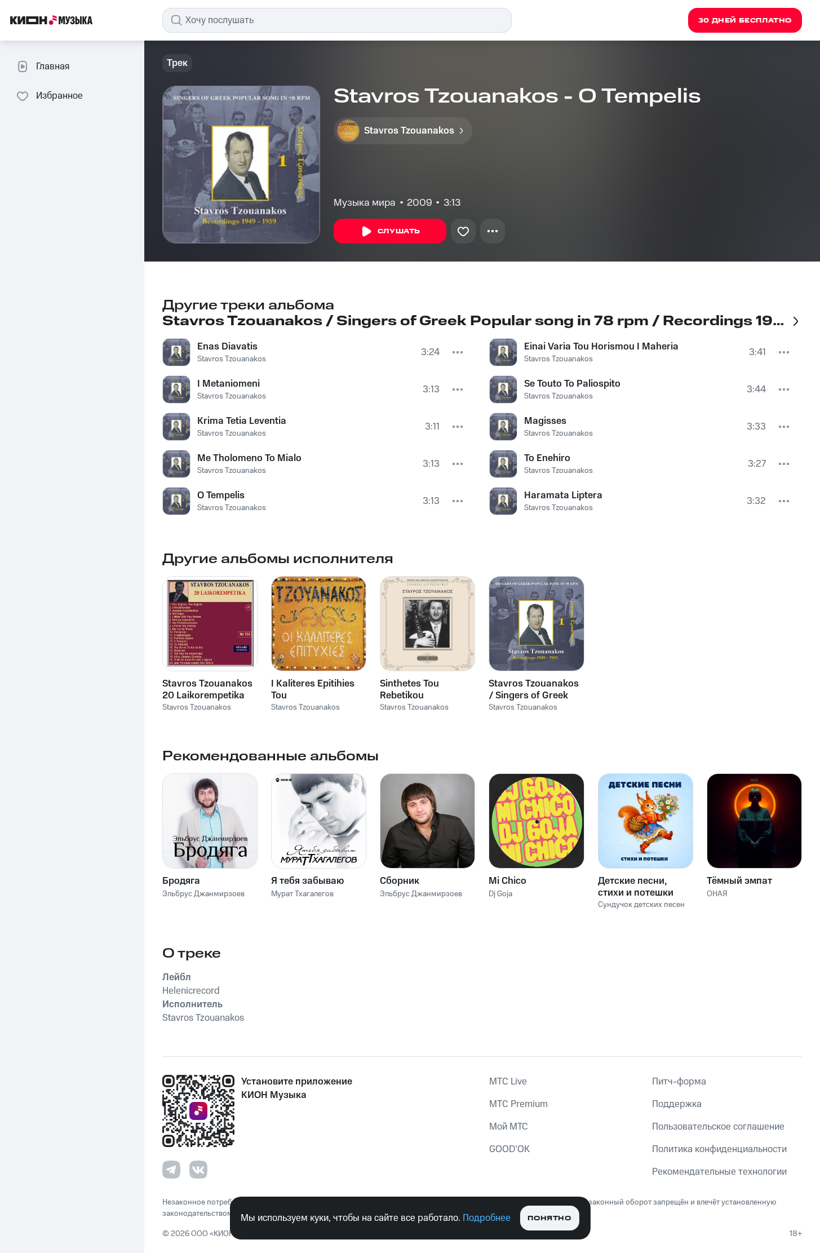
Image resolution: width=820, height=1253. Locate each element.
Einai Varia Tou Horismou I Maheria (601, 346)
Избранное (59, 96)
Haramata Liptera (563, 495)
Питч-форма (679, 1081)
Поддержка (677, 1104)
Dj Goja (500, 894)
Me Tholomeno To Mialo (249, 458)
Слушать (399, 231)
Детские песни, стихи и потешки (635, 886)
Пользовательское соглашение (718, 1127)
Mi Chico (507, 881)
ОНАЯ (717, 894)
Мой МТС (508, 1127)
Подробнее (487, 1218)
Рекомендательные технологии (719, 1172)
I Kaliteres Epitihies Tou (312, 689)
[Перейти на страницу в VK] (198, 1170)
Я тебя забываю (307, 881)
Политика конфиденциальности (719, 1149)
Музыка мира (365, 203)
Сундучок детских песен (641, 904)
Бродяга (181, 881)
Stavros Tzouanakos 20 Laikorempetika (207, 689)
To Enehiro (547, 458)
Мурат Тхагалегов (302, 894)
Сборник (399, 881)
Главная (52, 66)
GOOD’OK (509, 1149)
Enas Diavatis (227, 346)
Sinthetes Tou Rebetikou (409, 689)
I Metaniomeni (228, 384)
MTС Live (508, 1081)
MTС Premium (518, 1104)
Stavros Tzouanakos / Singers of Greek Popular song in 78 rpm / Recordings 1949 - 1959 (534, 689)
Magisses (545, 421)
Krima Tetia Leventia (241, 421)
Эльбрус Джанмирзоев (203, 894)
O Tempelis (221, 495)
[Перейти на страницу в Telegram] (171, 1170)
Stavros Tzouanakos (231, 359)
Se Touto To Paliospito (572, 384)
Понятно (549, 1218)
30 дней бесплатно (745, 20)
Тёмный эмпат (739, 881)
